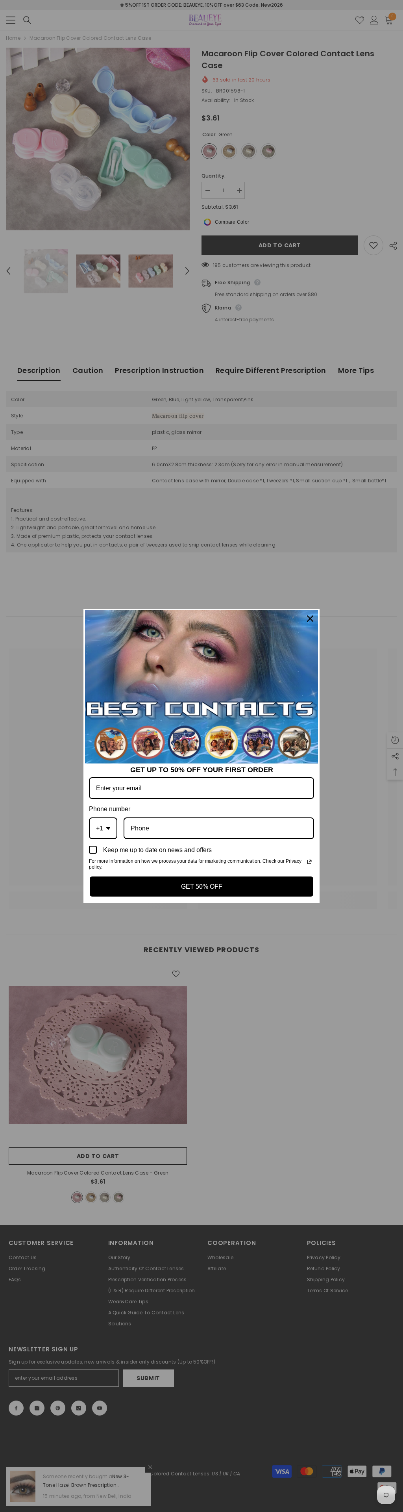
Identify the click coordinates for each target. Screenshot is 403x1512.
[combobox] (103, 828)
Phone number (109, 809)
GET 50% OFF (201, 886)
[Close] (310, 618)
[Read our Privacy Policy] (309, 862)
